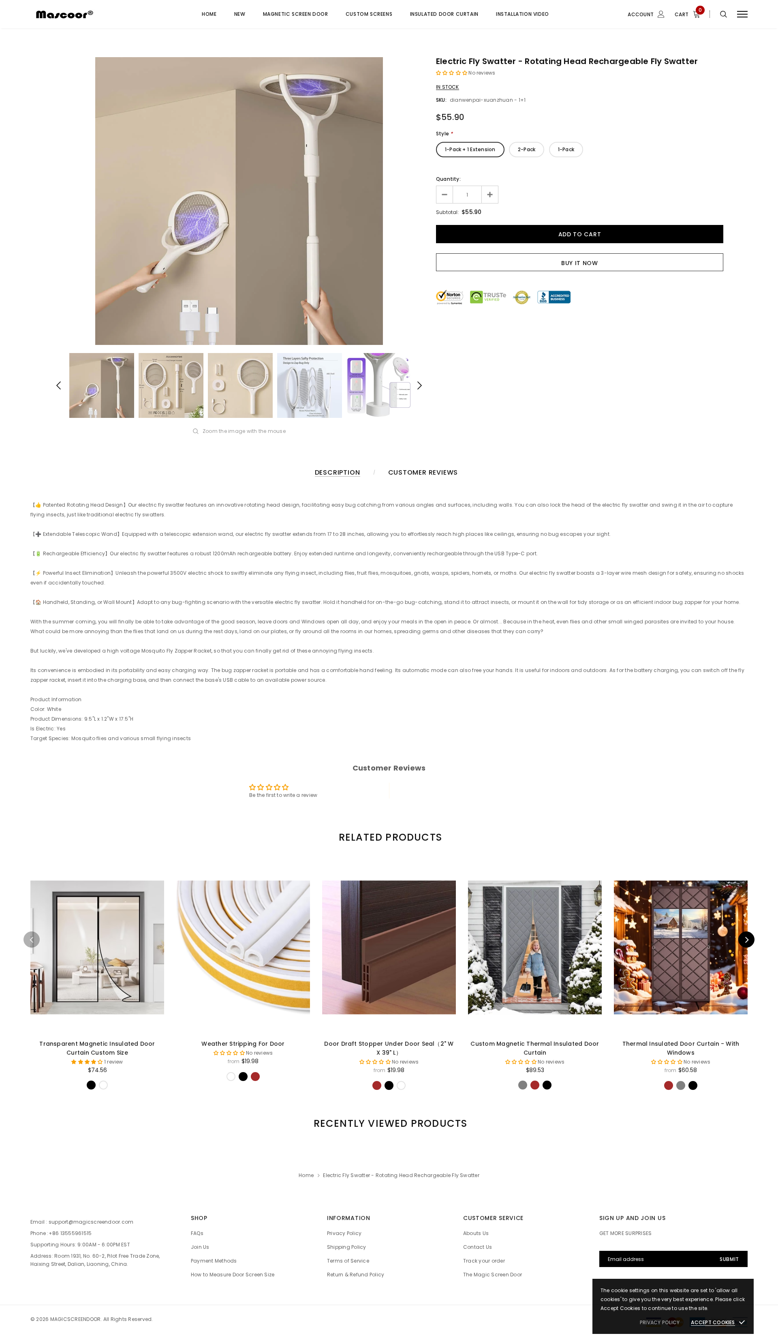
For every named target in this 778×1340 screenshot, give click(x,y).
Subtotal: (447, 212)
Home (306, 1175)
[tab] (389, 837)
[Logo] (92, 14)
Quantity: (448, 179)
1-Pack (566, 149)
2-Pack (526, 149)
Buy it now (579, 263)
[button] (452, 72)
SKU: (441, 99)
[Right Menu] (742, 14)
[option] (239, 201)
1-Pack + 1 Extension (470, 149)
